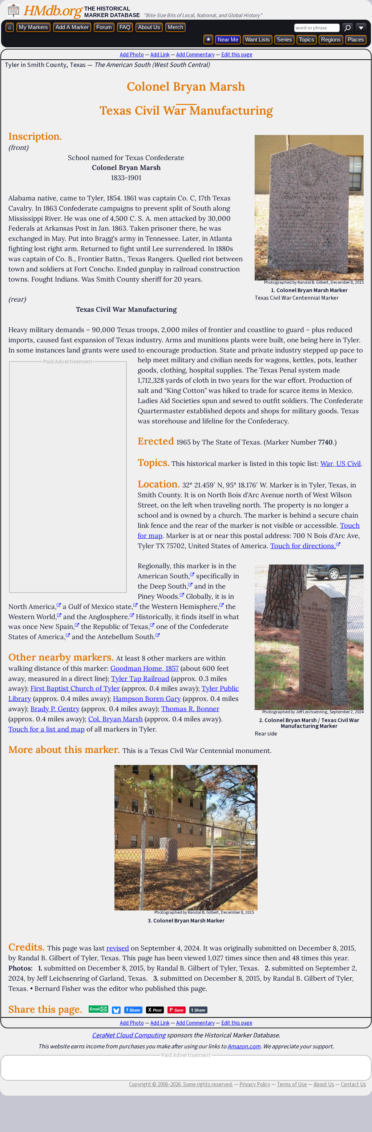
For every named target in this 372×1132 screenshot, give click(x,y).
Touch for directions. (303, 545)
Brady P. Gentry (55, 708)
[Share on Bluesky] (116, 1010)
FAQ (125, 27)
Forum (104, 27)
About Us (149, 27)
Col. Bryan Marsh (115, 718)
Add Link (160, 54)
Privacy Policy (254, 1084)
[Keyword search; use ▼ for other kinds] (347, 28)
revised (117, 948)
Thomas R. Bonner (190, 708)
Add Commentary (195, 54)
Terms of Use (292, 1084)
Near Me (228, 39)
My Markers (33, 27)
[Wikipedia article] (192, 575)
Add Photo (132, 54)
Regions (331, 39)
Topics (306, 39)
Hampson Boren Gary (147, 698)
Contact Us (353, 1084)
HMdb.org (52, 10)
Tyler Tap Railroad (140, 678)
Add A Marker (72, 27)
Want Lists (257, 39)
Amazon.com (243, 1046)
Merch (175, 27)
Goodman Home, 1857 (144, 668)
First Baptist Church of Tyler (75, 688)
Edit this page (236, 54)
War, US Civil (340, 463)
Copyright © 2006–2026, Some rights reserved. (181, 1084)
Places (356, 39)
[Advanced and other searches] (361, 28)
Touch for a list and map (46, 729)
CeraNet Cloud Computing (128, 1035)
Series (284, 39)
